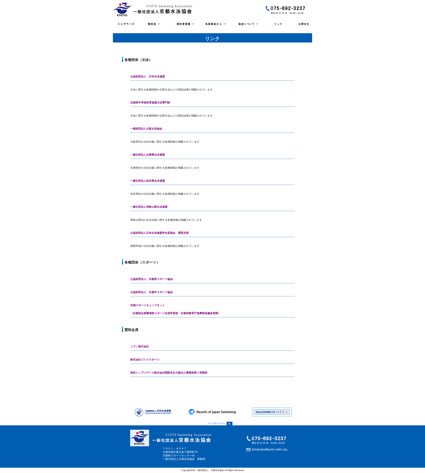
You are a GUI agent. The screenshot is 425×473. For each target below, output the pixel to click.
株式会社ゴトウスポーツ (145, 359)
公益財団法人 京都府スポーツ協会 (151, 279)
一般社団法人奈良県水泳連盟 (147, 180)
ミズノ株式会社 (139, 346)
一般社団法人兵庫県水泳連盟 (147, 154)
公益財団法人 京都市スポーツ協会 (151, 292)
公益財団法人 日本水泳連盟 (147, 76)
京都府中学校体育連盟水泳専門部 (150, 102)
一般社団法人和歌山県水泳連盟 (149, 206)
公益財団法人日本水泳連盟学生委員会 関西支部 (159, 232)
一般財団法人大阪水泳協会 (146, 128)
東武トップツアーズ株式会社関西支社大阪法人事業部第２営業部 (168, 372)
